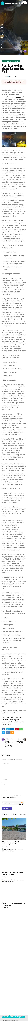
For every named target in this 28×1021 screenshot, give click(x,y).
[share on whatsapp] (2, 34)
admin (6, 76)
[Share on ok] (12, 732)
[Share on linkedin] (12, 729)
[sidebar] (25, 3)
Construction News (8, 61)
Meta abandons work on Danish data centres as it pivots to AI (12, 843)
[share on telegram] (2, 30)
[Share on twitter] (8, 729)
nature (18, 97)
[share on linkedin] (2, 40)
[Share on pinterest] (17, 729)
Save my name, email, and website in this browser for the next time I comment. (14, 796)
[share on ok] (2, 24)
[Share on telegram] (3, 732)
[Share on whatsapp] (21, 729)
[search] (23, 3)
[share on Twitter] (2, 44)
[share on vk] (2, 27)
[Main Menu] (2, 3)
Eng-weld (7, 150)
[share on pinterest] (2, 37)
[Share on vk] (8, 732)
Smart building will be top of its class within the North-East (12, 873)
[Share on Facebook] (3, 729)
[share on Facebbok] (2, 47)
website (15, 711)
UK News (17, 61)
